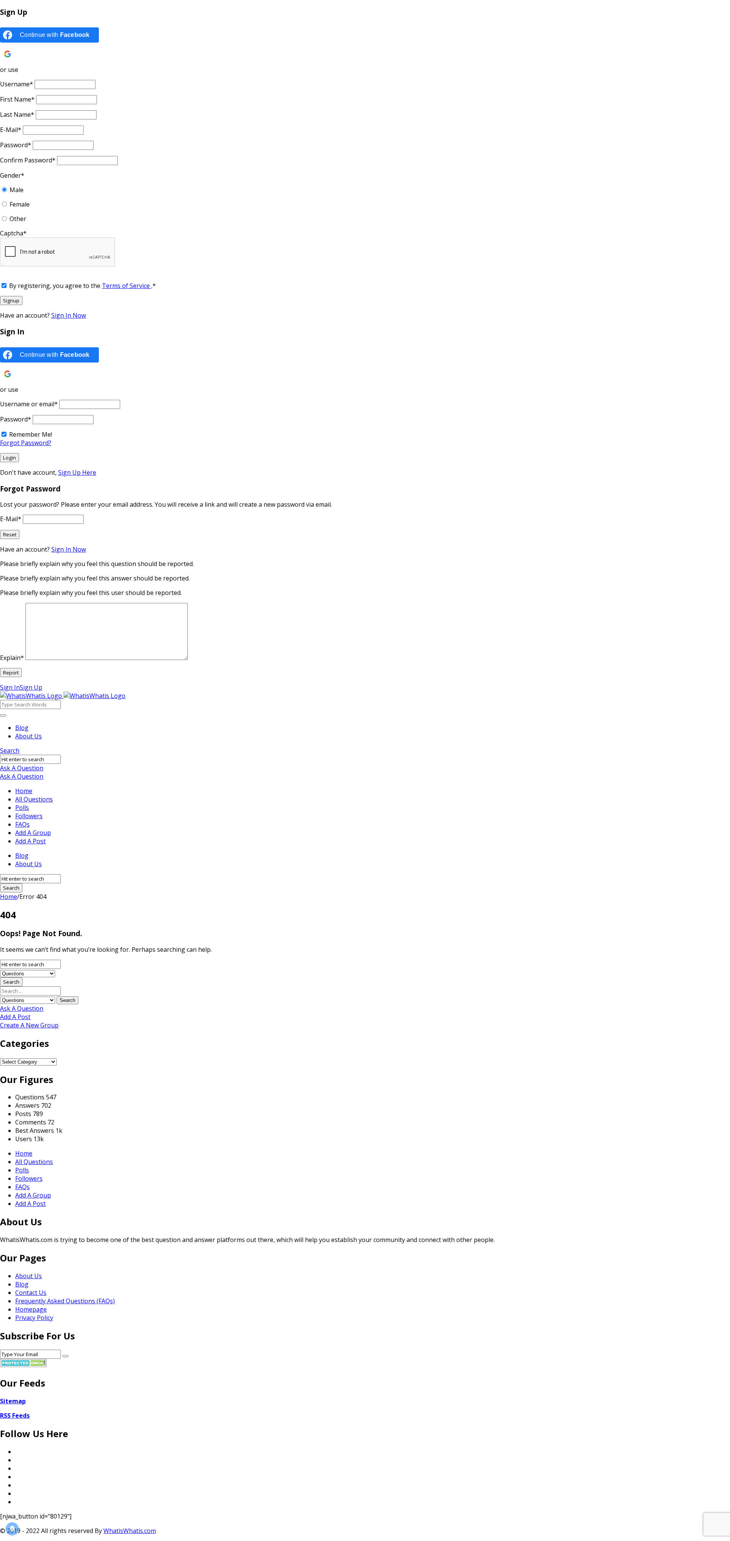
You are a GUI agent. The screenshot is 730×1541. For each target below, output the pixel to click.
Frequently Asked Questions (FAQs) (65, 1301)
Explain (12, 658)
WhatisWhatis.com (129, 1531)
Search (9, 750)
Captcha (13, 233)
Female (20, 204)
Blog (22, 728)
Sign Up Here (77, 472)
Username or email (29, 404)
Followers (29, 816)
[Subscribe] (65, 1356)
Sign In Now (68, 315)
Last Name (17, 114)
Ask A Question (21, 768)
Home (23, 791)
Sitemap (13, 1401)
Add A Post (30, 841)
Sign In (10, 687)
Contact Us (30, 1292)
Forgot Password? (25, 443)
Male (17, 190)
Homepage (31, 1309)
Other (18, 219)
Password (15, 145)
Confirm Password (28, 160)
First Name (17, 99)
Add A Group (33, 833)
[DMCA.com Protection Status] (23, 1365)
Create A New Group (29, 1025)
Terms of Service (126, 285)
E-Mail (10, 130)
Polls (22, 807)
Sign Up (31, 687)
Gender (12, 175)
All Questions (34, 799)
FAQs (22, 824)
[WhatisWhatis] (62, 696)
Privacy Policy (34, 1318)
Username (16, 84)
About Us (28, 736)
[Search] (3, 715)
